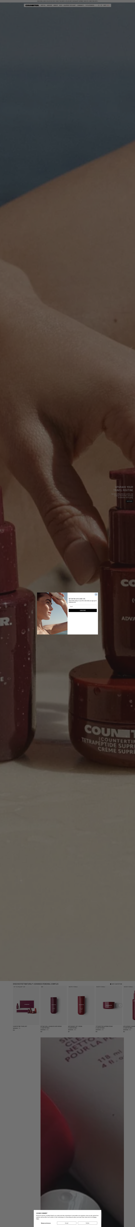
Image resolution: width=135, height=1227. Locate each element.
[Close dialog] (96, 594)
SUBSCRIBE (83, 610)
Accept (66, 1223)
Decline (87, 1223)
